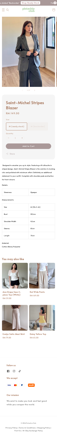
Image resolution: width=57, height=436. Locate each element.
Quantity (9, 133)
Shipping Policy (43, 428)
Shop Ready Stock (28, 2)
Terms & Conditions (27, 428)
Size (7, 119)
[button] (3, 10)
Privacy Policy (11, 428)
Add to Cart (28, 146)
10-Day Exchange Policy (33, 430)
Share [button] (12, 154)
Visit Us (17, 430)
